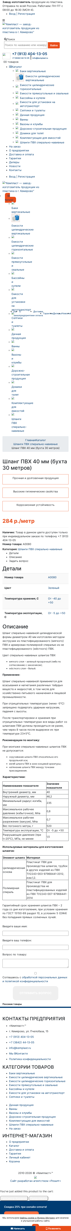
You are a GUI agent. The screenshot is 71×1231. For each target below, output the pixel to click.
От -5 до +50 (56, 613)
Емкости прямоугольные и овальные (44, 93)
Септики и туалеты (32, 110)
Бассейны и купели (32, 98)
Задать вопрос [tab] (18, 561)
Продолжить (38, 1198)
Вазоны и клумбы (31, 124)
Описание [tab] (15, 557)
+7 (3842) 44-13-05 (20, 58)
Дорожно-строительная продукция (43, 128)
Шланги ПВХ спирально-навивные (42, 142)
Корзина (14, 1161)
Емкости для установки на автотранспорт (37, 104)
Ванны (24, 119)
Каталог (17, 66)
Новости (14, 166)
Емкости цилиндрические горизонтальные (37, 87)
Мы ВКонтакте (18, 1053)
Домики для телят (32, 133)
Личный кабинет (20, 1157)
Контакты (15, 170)
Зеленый (53, 588)
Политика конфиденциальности (30, 1059)
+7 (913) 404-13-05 (29, 54)
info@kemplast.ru (40, 58)
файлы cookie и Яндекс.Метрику (37, 1217)
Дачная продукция (32, 115)
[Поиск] (54, 45)
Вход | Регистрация (22, 13)
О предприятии (19, 150)
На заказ (14, 146)
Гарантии (15, 158)
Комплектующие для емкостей (40, 137)
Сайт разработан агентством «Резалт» (35, 1180)
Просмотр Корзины (14, 1198)
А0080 (52, 577)
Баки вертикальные (33, 71)
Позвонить (54, 1228)
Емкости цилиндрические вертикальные (43, 78)
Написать (19, 1228)
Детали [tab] (14, 553)
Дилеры (14, 162)
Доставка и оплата (21, 154)
